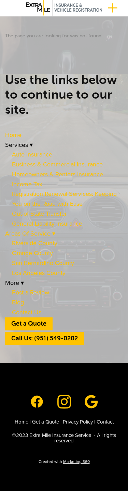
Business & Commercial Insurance (57, 164)
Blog (18, 302)
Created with (64, 461)
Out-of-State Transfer (39, 213)
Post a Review (30, 292)
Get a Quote (28, 323)
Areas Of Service (30, 233)
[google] (91, 401)
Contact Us (26, 312)
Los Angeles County (39, 272)
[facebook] (37, 401)
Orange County (32, 253)
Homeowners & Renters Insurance (57, 174)
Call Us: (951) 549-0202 (44, 338)
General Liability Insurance (47, 223)
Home (13, 134)
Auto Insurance (32, 154)
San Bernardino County (43, 263)
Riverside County (35, 243)
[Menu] (112, 8)
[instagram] (64, 401)
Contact (105, 421)
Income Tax (27, 184)
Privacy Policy (78, 421)
